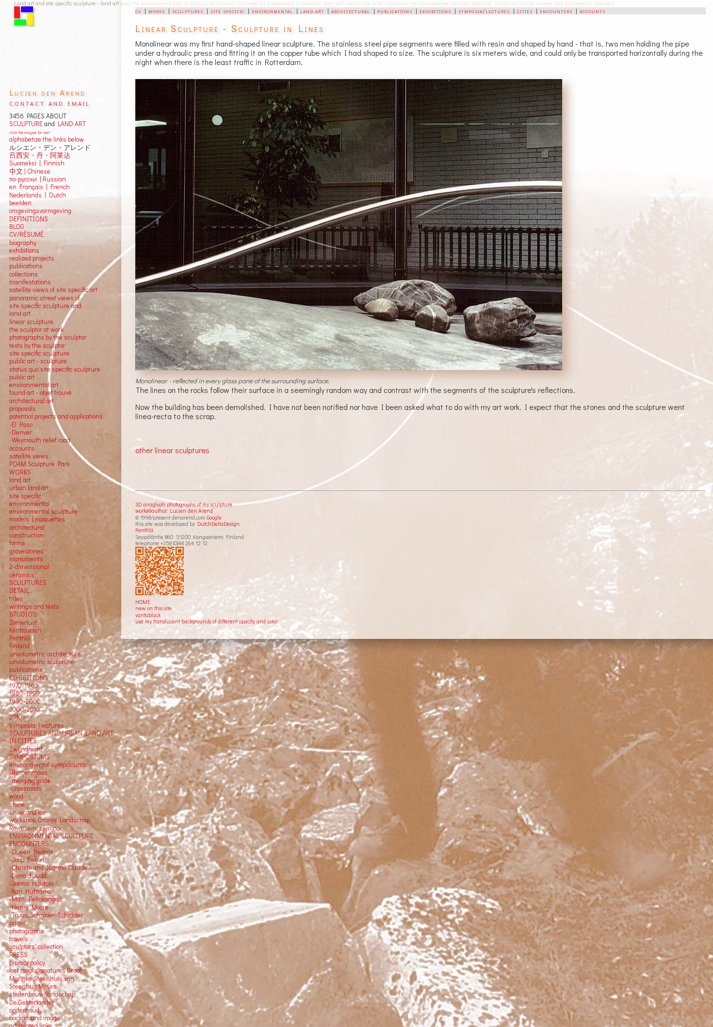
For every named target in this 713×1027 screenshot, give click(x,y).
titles (16, 598)
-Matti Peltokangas (35, 899)
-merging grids (29, 780)
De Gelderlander (31, 1002)
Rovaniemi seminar (36, 828)
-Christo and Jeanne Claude (48, 867)
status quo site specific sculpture (54, 369)
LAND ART (70, 123)
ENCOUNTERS (29, 843)
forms (17, 542)
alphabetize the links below (46, 139)
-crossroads (25, 788)
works (156, 11)
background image (34, 1017)
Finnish (53, 163)
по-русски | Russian (37, 179)
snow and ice (27, 812)
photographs (26, 931)
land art (312, 11)
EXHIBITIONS (28, 677)
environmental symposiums (47, 764)
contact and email (49, 102)
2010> (17, 717)
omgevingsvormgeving (40, 210)
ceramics (21, 575)
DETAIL (19, 590)
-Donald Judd (28, 875)
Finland (19, 645)
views (40, 456)
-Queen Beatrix (31, 852)
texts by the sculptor (37, 345)
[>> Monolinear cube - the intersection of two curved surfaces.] (350, 225)
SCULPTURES (28, 582)
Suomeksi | (25, 163)
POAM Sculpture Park (39, 463)
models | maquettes (37, 519)
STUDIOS (22, 614)
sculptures (187, 11)
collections (23, 274)
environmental (272, 11)
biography (22, 242)
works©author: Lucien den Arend (174, 510)
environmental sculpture (43, 511)
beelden (20, 202)
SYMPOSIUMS (29, 756)
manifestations (30, 281)
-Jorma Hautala (31, 883)
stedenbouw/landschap (42, 994)
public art (22, 377)
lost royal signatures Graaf (45, 970)
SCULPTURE (26, 123)
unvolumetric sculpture (41, 661)
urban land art (29, 487)
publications (394, 11)
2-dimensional (29, 566)
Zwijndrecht (26, 749)
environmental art (34, 384)
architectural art (31, 400)
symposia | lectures (36, 725)
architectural (350, 11)
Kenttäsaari (25, 630)
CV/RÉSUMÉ (26, 234)
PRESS (18, 954)
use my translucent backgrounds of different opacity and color (206, 621)
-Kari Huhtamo (30, 891)
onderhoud (24, 1010)
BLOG (16, 226)
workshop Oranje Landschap (49, 819)
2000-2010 (24, 709)
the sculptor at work (36, 329)
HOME (142, 601)
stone (17, 804)
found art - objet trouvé (40, 392)
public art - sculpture (38, 361)
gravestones (26, 551)
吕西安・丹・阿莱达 (39, 155)
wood (16, 796)
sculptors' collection (36, 946)
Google (214, 517)
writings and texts (34, 606)
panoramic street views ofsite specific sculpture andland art (45, 305)
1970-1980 (23, 685)
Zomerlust (23, 622)
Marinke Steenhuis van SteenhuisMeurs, (41, 982)
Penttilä (144, 530)
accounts (592, 11)
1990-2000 (25, 701)
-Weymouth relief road (39, 440)
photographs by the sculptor (47, 337)
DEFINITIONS (28, 218)
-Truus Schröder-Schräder (46, 915)
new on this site (153, 608)
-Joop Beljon (26, 859)
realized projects (31, 258)
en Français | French (39, 186)
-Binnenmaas (28, 772)
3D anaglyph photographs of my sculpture (183, 504)
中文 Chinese (29, 171)
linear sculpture (31, 321)
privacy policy (27, 962)
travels (18, 938)
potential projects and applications (56, 416)
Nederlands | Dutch (37, 195)
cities (525, 11)
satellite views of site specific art (53, 289)
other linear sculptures (172, 450)
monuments (26, 558)
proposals (22, 408)
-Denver (20, 432)
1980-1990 (24, 693)
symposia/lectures (484, 11)
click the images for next (29, 132)
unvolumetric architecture (45, 654)
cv (138, 11)
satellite (20, 456)
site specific (227, 11)
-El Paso (20, 424)
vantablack (148, 615)
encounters (556, 11)
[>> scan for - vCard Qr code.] (160, 571)
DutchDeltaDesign (218, 523)
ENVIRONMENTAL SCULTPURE (51, 835)
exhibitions (435, 11)
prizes (17, 922)
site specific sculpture (39, 353)
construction (26, 535)
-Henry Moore (29, 907)
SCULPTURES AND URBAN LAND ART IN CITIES (61, 737)
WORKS (20, 472)
